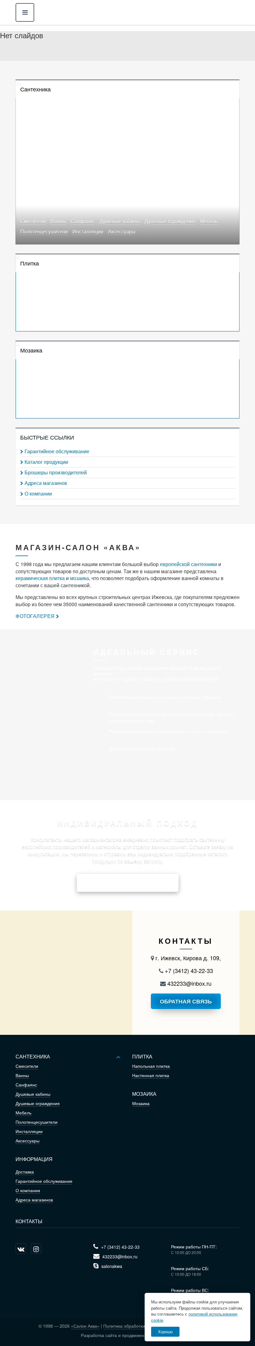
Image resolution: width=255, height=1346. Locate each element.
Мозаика (141, 1103)
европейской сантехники (188, 564)
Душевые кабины (120, 221)
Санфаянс (83, 221)
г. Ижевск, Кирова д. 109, (187, 958)
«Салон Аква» (85, 1326)
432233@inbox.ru (188, 983)
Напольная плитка (151, 1066)
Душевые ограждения (170, 221)
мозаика (79, 578)
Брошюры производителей (56, 472)
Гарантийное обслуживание (57, 451)
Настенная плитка (150, 1075)
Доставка (25, 1172)
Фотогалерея (35, 616)
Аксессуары (122, 231)
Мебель (209, 221)
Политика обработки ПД (127, 1326)
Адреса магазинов (46, 483)
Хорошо (165, 1331)
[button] (25, 12)
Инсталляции (87, 231)
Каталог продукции (46, 462)
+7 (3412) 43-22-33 (188, 970)
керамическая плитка (40, 578)
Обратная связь (186, 1001)
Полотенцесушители (44, 231)
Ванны (58, 221)
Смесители (33, 221)
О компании (38, 494)
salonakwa (111, 1266)
